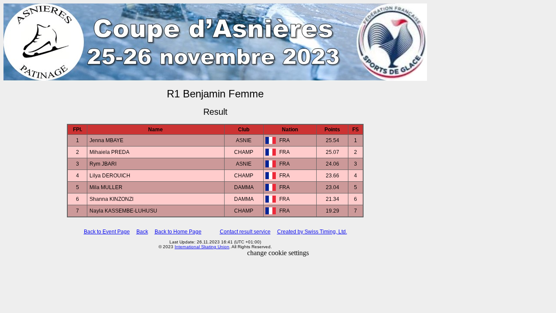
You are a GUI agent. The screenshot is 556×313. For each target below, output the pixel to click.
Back (142, 232)
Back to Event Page (107, 232)
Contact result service (245, 232)
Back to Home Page (178, 232)
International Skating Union (202, 246)
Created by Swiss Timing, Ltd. (312, 232)
